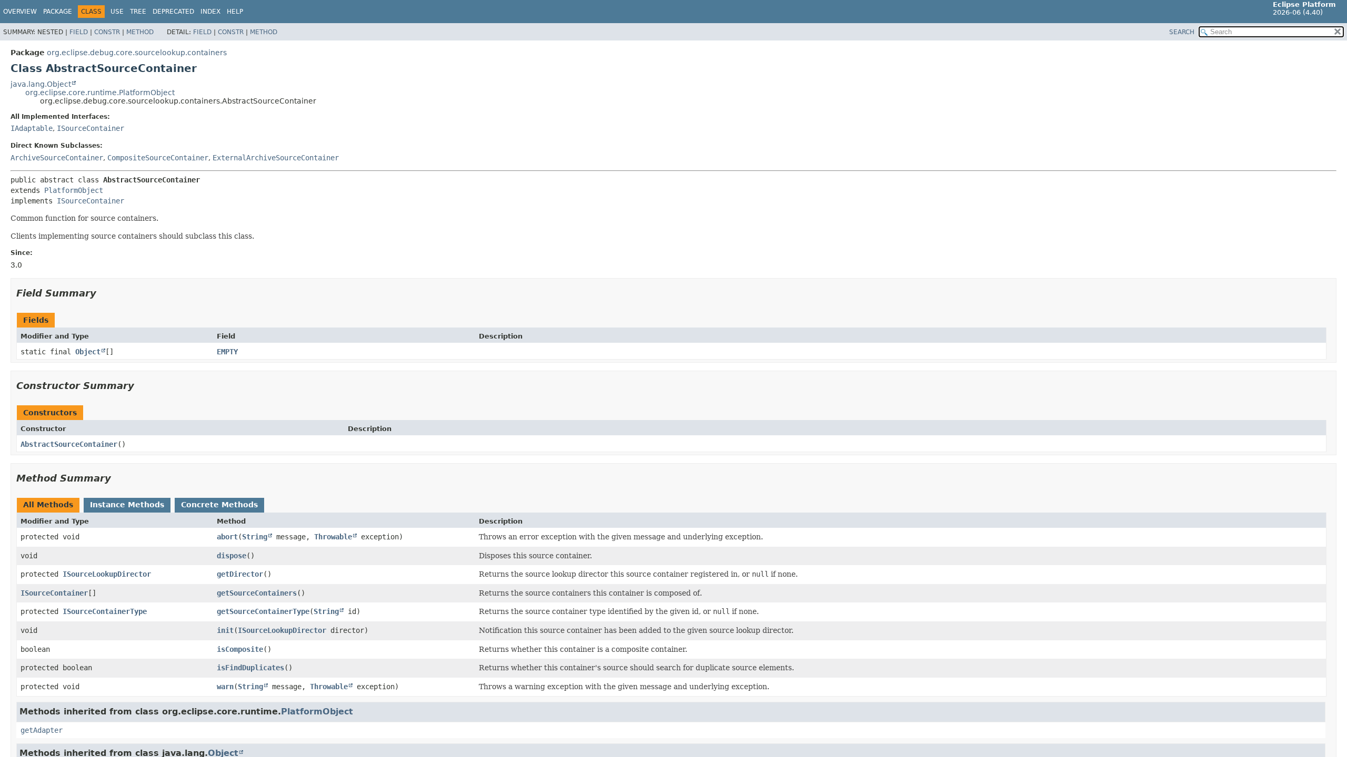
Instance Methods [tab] (127, 504)
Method (140, 32)
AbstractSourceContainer (69, 444)
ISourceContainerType (105, 611)
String (254, 537)
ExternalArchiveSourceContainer (276, 158)
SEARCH (1181, 32)
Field (78, 32)
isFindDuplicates (250, 667)
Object (87, 351)
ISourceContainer (90, 128)
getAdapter (42, 730)
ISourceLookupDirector (107, 574)
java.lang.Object (41, 84)
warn (225, 686)
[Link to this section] (103, 293)
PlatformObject (73, 190)
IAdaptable (32, 128)
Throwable (333, 537)
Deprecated (173, 11)
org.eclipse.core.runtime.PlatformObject (100, 92)
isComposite (240, 649)
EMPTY (227, 351)
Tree (138, 11)
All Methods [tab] (48, 504)
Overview (20, 11)
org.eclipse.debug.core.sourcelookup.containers (137, 52)
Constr (107, 32)
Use (117, 11)
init (225, 630)
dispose (231, 555)
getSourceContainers (257, 593)
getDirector (240, 574)
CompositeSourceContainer (157, 158)
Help (235, 11)
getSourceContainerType (263, 611)
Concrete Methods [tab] (219, 504)
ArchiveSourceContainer (57, 158)
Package (57, 11)
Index (210, 11)
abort (227, 537)
